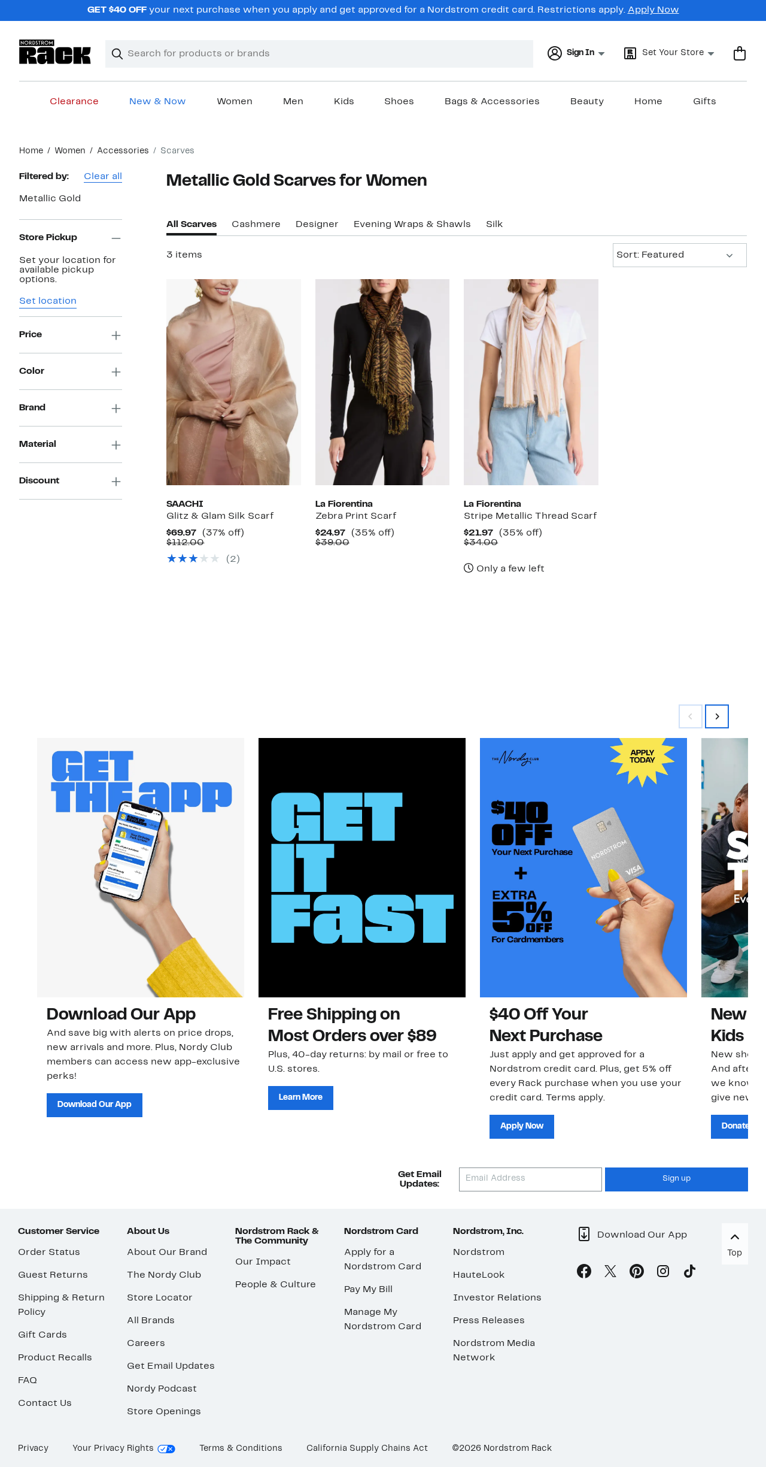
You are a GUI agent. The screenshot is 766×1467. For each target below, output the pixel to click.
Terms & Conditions (240, 1449)
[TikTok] (689, 1273)
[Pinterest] (637, 1273)
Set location (48, 302)
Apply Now (653, 10)
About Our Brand (167, 1252)
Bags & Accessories (492, 102)
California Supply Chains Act (367, 1449)
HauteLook (479, 1275)
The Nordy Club (164, 1275)
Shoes (399, 102)
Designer (317, 224)
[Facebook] (584, 1273)
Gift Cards (42, 1335)
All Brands (151, 1321)
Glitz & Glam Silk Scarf (219, 516)
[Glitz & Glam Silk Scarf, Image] (233, 382)
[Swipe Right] (717, 716)
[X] (610, 1273)
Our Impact (263, 1262)
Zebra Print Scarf (355, 516)
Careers (146, 1343)
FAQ (27, 1381)
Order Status (49, 1252)
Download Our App (94, 1105)
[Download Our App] (140, 867)
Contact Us (45, 1403)
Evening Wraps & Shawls (412, 224)
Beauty (587, 102)
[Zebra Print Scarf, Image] (382, 382)
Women (235, 102)
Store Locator (160, 1298)
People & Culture (275, 1285)
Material (37, 444)
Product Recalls (55, 1358)
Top (734, 1253)
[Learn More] (362, 867)
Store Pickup (48, 238)
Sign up (676, 1178)
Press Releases (489, 1321)
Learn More (301, 1098)
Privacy (33, 1449)
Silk (494, 224)
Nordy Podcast (162, 1389)
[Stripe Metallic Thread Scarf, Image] (531, 382)
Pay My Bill (368, 1289)
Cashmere (256, 224)
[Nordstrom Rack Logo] (55, 52)
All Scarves (191, 224)
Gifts (704, 102)
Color (31, 371)
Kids (344, 102)
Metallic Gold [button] (50, 199)
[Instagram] (663, 1273)
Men (293, 102)
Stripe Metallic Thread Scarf (530, 516)
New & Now (157, 102)
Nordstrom (478, 1252)
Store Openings (164, 1412)
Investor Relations (497, 1298)
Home (648, 102)
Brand (32, 408)
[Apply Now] (583, 867)
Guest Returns (53, 1275)
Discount (39, 481)
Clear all (103, 177)
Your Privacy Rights (113, 1449)
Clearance (74, 102)
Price (30, 335)
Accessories (123, 151)
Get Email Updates (171, 1366)
